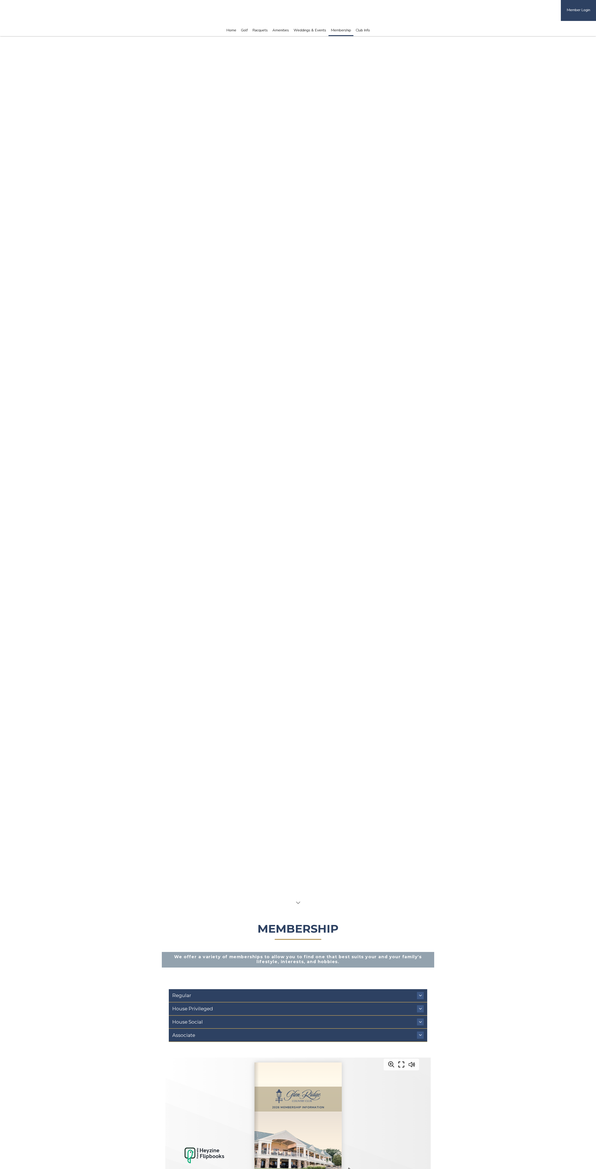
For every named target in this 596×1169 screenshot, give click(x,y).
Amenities (280, 30)
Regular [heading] (182, 995)
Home (231, 30)
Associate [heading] (183, 1035)
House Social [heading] (187, 1022)
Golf (244, 30)
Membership (341, 30)
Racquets (260, 30)
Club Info (363, 30)
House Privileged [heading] (192, 1009)
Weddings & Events (310, 30)
